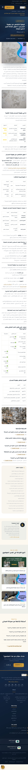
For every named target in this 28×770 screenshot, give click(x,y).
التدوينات (14, 713)
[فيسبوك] (22, 685)
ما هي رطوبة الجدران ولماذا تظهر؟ (18, 471)
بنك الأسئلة (14, 715)
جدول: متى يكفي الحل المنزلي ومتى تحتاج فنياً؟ (15, 493)
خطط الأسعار (14, 711)
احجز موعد (8, 7)
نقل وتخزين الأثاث (7, 698)
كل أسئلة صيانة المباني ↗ (14, 646)
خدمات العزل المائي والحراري (21, 698)
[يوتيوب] (6, 685)
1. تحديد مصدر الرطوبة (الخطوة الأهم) (16, 476)
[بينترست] (9, 685)
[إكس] (19, 685)
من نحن (14, 709)
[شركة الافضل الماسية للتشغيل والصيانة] (22, 7)
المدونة (19, 11)
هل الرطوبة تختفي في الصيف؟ (18, 510)
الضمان (6, 761)
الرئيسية (23, 11)
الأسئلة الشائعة (21, 498)
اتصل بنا (14, 720)
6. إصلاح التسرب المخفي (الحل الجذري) (16, 488)
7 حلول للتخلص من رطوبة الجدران (17, 473)
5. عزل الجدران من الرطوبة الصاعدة (16, 486)
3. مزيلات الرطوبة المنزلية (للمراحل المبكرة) (15, 481)
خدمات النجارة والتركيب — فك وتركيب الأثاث (6, 694)
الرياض (21, 702)
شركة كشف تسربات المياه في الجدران (17, 168)
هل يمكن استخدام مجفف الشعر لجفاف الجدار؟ (15, 503)
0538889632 (18, 665)
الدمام (7, 700)
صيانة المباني (14, 11)
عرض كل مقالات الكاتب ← (14, 537)
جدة (6, 702)
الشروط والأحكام (12, 761)
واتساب (7, 665)
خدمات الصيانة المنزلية (21, 700)
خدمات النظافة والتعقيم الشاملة (21, 693)
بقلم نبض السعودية (10, 38)
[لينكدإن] (12, 685)
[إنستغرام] (15, 685)
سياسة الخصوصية (19, 761)
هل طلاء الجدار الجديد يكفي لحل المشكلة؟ (15, 508)
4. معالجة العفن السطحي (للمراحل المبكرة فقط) (14, 483)
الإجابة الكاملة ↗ (20, 434)
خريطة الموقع (14, 718)
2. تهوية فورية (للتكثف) (19, 478)
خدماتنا (14, 689)
